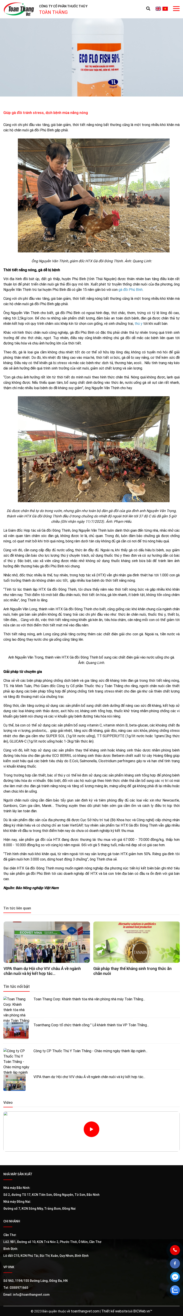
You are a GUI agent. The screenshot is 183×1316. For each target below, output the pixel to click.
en (158, 9)
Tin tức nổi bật (16, 986)
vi (165, 9)
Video (8, 1102)
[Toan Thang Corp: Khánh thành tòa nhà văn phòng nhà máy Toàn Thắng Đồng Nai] (16, 1004)
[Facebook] (178, 1266)
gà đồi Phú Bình (131, 289)
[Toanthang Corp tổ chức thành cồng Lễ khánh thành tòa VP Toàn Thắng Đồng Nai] (16, 1030)
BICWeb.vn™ (142, 1311)
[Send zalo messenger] (178, 1293)
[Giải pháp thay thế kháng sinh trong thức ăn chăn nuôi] (136, 942)
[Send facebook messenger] (178, 1280)
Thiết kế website (114, 1311)
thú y (138, 323)
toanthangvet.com (85, 1311)
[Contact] (178, 1253)
